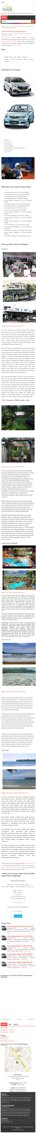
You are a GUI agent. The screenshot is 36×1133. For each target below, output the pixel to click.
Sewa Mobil (16, 867)
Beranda (19, 1019)
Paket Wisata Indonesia (8, 1041)
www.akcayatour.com (18, 902)
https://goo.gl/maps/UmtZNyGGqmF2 (16, 691)
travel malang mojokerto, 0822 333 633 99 (19, 946)
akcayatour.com (5, 37)
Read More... (28, 951)
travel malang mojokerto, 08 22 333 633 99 (19, 936)
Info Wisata (5, 1039)
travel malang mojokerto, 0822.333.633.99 (19, 962)
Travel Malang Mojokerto (19, 37)
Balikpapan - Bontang (8, 1030)
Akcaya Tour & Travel (9, 41)
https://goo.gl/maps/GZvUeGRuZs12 (17, 793)
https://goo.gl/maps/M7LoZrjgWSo (15, 466)
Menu (4, 17)
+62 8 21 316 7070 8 (27, 33)
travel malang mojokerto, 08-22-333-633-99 (20, 926)
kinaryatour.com (20, 1129)
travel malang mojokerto (6, 35)
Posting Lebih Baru (6, 1019)
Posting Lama (31, 1019)
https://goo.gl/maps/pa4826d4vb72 (15, 326)
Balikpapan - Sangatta (8, 1032)
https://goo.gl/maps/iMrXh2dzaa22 (15, 592)
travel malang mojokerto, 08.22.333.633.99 (19, 954)
